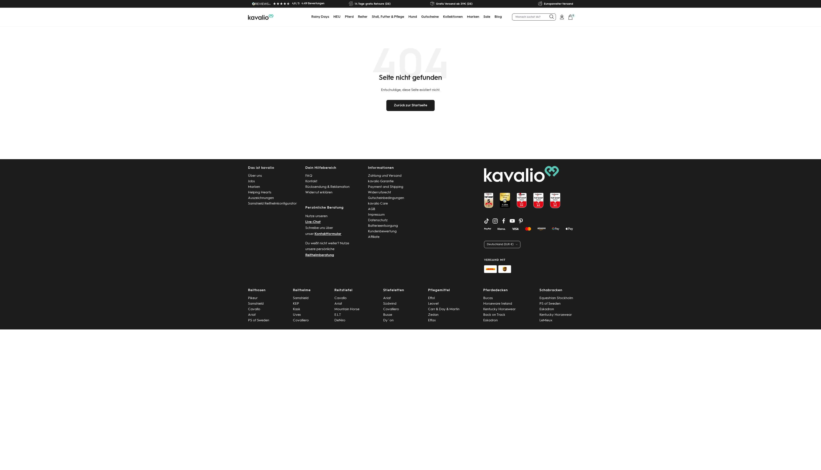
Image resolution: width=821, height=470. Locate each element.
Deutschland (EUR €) (500, 244)
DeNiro (339, 320)
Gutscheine (430, 17)
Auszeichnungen (261, 198)
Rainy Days (320, 17)
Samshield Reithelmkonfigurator (272, 203)
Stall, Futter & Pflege (388, 17)
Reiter (363, 17)
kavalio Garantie (381, 181)
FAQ (308, 176)
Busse (387, 315)
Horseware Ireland (497, 303)
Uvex (297, 315)
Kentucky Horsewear (499, 309)
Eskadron (490, 320)
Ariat (252, 315)
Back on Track (494, 315)
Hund (412, 17)
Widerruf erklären (318, 192)
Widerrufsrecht (379, 192)
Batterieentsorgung (383, 226)
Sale (486, 17)
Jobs (251, 181)
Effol (431, 298)
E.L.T (337, 315)
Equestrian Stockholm (556, 298)
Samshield (256, 303)
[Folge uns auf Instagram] (495, 221)
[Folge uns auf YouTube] (512, 221)
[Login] (561, 17)
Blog (498, 17)
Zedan (433, 315)
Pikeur (253, 298)
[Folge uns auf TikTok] (486, 221)
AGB (371, 209)
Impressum (376, 214)
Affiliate (373, 237)
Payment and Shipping (385, 187)
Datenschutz (378, 220)
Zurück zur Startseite (410, 105)
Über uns (255, 176)
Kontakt (311, 181)
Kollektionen (453, 17)
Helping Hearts (259, 192)
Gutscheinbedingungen (386, 198)
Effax (432, 320)
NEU (337, 17)
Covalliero (301, 320)
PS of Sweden (258, 320)
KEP (296, 303)
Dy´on (388, 320)
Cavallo (254, 309)
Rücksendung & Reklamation (327, 187)
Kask (296, 309)
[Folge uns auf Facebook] (503, 221)
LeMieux (545, 320)
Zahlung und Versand (385, 176)
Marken (473, 17)
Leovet (433, 303)
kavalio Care (378, 203)
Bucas (488, 298)
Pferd (349, 17)
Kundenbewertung (382, 231)
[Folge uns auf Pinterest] (520, 221)
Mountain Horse (346, 309)
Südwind (389, 303)
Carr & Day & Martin (443, 309)
